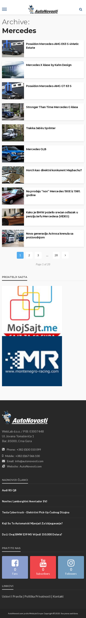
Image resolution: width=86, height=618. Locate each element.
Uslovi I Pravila (12, 596)
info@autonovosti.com (29, 461)
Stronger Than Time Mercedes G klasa (52, 107)
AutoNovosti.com (31, 466)
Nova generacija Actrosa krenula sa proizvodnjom (49, 235)
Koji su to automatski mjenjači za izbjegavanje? (32, 523)
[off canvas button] (4, 9)
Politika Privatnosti (37, 596)
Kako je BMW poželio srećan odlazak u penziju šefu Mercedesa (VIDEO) (52, 214)
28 (56, 255)
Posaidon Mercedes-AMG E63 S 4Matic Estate (52, 45)
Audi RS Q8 (9, 490)
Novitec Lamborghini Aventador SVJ (24, 501)
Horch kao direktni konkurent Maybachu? (54, 170)
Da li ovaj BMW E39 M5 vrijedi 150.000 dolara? (32, 534)
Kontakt (58, 596)
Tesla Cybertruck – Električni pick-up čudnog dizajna (35, 512)
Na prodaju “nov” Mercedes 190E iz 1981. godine (53, 193)
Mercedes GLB (36, 149)
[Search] (80, 9)
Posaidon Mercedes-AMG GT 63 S (49, 86)
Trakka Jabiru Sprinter (41, 128)
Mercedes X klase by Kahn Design (48, 65)
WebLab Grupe (36, 613)
